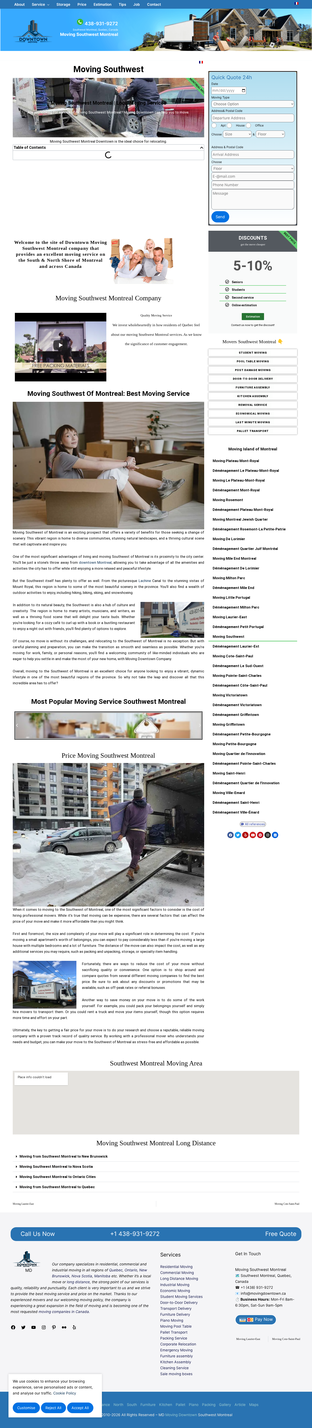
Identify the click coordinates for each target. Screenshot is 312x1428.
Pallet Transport (173, 1332)
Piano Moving (171, 1320)
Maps (254, 1405)
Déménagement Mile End (233, 588)
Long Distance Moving (179, 1278)
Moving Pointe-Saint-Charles (237, 675)
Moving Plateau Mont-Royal (236, 461)
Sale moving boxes (176, 1374)
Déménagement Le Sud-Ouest (238, 666)
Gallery (225, 1405)
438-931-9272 (101, 23)
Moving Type (220, 97)
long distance (78, 1282)
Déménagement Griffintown (236, 715)
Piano (193, 1405)
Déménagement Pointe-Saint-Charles (244, 763)
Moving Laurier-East (230, 617)
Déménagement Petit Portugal (238, 627)
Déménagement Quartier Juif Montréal (245, 549)
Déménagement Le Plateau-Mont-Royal (246, 470)
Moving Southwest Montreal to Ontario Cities (58, 1177)
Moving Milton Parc (229, 578)
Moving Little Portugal (231, 597)
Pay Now (263, 1319)
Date (214, 84)
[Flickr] (64, 1329)
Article (240, 1405)
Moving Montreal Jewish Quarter (240, 519)
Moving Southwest (108, 69)
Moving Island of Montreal (252, 449)
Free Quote (280, 1233)
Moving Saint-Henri (229, 773)
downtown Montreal (95, 562)
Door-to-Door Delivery (179, 1302)
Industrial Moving (174, 1285)
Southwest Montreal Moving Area (156, 1063)
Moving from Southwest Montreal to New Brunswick (64, 1156)
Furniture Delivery (175, 1314)
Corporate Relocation (178, 1344)
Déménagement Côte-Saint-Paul (240, 685)
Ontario (131, 1270)
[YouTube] (33, 1329)
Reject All (53, 1408)
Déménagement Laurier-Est (236, 646)
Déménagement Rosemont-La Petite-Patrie (249, 529)
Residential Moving (176, 1267)
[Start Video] (60, 345)
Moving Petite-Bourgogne (234, 744)
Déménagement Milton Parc (236, 607)
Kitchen (165, 1405)
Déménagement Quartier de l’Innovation (246, 783)
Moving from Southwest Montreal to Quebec (57, 1187)
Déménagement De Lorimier (236, 568)
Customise (26, 1408)
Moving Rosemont (228, 500)
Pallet (180, 1405)
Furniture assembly (176, 1356)
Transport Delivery (175, 1308)
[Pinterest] (53, 1329)
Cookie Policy (64, 1393)
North (118, 1405)
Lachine (145, 581)
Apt (223, 125)
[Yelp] (74, 1329)
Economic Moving (175, 1291)
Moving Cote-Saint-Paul (233, 656)
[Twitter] (23, 1329)
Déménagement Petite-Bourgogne (242, 734)
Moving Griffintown (229, 724)
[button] (40, 4)
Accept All (80, 1408)
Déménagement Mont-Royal (236, 490)
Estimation (253, 316)
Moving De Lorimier (229, 539)
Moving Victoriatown (230, 695)
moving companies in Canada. (64, 1312)
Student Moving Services (181, 1296)
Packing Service (173, 1338)
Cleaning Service (174, 1368)
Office (259, 125)
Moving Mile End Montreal (234, 558)
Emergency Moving (176, 1350)
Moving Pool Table (176, 1326)
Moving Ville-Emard (229, 793)
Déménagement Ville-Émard (236, 812)
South (132, 1405)
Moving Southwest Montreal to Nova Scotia (56, 1166)
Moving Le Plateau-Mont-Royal (239, 480)
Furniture (148, 1405)
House (240, 125)
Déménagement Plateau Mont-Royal (243, 509)
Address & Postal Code (227, 147)
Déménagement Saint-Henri (236, 802)
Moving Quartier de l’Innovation (239, 754)
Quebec (115, 1270)
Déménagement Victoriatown (237, 705)
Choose (216, 134)
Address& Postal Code (226, 110)
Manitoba (102, 1276)
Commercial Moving (177, 1273)
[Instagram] (43, 1329)
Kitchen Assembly (175, 1362)
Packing (208, 1405)
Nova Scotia (82, 1276)
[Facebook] (13, 1329)
